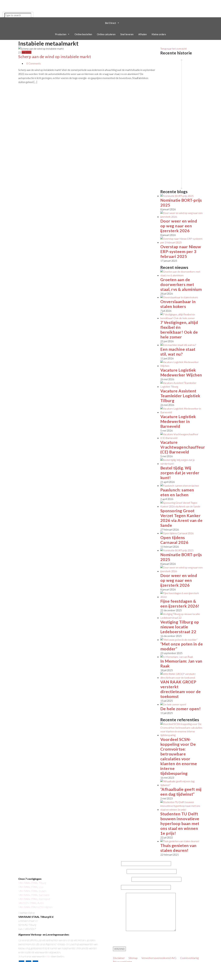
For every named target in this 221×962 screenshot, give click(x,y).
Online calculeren (106, 34)
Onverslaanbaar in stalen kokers (178, 304)
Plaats (117, 887)
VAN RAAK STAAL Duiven (32, 890)
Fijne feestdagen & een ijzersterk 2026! (179, 603)
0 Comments (34, 63)
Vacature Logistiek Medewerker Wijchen (181, 372)
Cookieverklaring (189, 957)
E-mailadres (120, 871)
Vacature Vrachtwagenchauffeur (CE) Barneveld (182, 447)
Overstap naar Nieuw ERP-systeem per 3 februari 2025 (180, 251)
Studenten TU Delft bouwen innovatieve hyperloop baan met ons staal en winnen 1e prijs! (179, 823)
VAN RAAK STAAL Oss (30, 886)
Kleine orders (159, 34)
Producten (60, 34)
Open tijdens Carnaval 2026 (174, 540)
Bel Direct (110, 22)
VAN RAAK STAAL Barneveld (33, 894)
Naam (117, 864)
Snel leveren (126, 34)
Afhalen (142, 34)
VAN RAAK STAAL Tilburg (32, 882)
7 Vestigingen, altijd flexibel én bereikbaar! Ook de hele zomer (179, 329)
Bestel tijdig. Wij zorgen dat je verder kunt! (179, 472)
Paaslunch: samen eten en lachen (177, 492)
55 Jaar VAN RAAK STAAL (169, 77)
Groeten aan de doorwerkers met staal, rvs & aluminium (181, 284)
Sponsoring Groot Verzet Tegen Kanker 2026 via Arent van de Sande (181, 518)
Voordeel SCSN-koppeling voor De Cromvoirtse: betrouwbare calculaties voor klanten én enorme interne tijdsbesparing (178, 756)
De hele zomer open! (180, 708)
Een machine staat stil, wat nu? (177, 351)
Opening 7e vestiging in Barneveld (196, 117)
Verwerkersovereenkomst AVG (158, 957)
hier (48, 956)
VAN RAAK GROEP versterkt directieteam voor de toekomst (180, 689)
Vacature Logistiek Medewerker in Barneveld (178, 421)
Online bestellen (83, 34)
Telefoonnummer (122, 879)
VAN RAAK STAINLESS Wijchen (35, 907)
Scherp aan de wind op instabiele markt (54, 56)
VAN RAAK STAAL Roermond (34, 898)
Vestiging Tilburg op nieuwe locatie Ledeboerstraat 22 (179, 626)
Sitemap (133, 957)
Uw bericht (119, 930)
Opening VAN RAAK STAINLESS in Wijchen (172, 158)
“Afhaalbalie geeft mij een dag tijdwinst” (181, 791)
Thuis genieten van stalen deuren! (178, 848)
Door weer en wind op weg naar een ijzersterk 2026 (178, 225)
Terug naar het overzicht (173, 48)
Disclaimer (119, 957)
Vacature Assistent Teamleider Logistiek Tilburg (180, 395)
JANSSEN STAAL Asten (31, 903)
